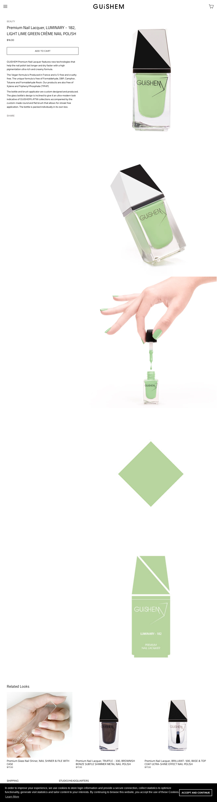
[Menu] (5, 6)
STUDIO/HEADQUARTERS (74, 780)
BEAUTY (11, 21)
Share (11, 115)
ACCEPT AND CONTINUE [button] (196, 792)
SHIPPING (12, 780)
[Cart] (211, 6)
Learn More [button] (12, 796)
